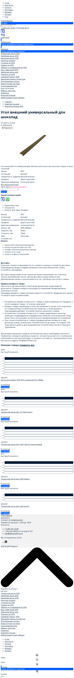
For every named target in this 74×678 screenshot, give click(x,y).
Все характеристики (9, 184)
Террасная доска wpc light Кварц (15, 479)
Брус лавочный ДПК (9, 70)
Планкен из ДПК (8, 74)
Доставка (9, 10)
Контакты (9, 5)
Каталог (8, 14)
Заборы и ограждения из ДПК (14, 67)
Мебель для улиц (8, 91)
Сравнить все (27, 345)
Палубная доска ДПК (9, 56)
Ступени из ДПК (8, 63)
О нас (7, 3)
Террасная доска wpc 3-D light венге (16, 412)
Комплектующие (8, 95)
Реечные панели (8, 60)
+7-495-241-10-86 (8, 28)
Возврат (8, 12)
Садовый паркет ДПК (10, 77)
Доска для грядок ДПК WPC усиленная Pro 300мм (22, 380)
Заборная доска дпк (9, 72)
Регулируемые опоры (10, 81)
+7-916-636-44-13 (22, 28)
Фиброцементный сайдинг (12, 98)
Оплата (8, 7)
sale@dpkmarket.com (14, 533)
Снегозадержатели (9, 86)
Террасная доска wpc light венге (15, 506)
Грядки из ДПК (7, 65)
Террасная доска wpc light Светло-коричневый (21, 444)
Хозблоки (5, 93)
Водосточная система (10, 84)
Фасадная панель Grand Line (13, 79)
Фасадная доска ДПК (10, 58)
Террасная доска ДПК (10, 54)
